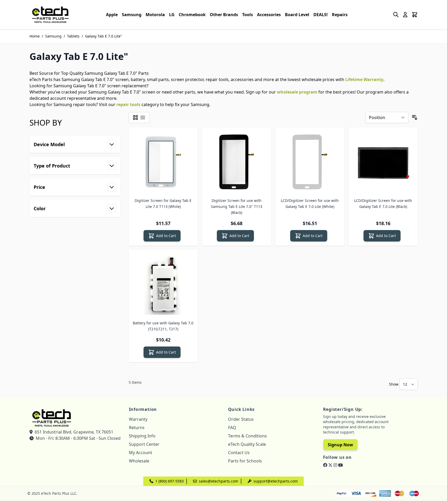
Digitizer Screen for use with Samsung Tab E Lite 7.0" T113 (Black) (236, 206)
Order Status (241, 419)
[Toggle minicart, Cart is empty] (414, 14)
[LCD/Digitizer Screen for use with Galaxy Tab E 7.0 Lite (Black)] (383, 162)
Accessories (269, 14)
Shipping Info (142, 436)
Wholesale (139, 461)
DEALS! (320, 14)
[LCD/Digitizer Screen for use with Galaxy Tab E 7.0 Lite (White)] (309, 162)
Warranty (138, 419)
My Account (140, 452)
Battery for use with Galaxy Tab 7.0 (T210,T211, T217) (163, 325)
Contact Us (239, 452)
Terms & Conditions (247, 436)
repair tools (128, 104)
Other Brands (224, 14)
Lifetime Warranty (364, 79)
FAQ (232, 427)
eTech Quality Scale (247, 444)
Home (34, 36)
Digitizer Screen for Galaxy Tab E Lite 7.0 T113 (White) (163, 203)
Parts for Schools (245, 461)
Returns (137, 427)
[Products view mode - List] (143, 117)
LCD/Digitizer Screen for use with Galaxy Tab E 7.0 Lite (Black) (383, 203)
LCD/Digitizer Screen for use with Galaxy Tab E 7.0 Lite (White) (310, 203)
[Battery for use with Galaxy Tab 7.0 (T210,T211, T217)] (163, 284)
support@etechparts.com (275, 481)
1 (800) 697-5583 (169, 481)
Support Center (144, 444)
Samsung (131, 14)
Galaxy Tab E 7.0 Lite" (103, 36)
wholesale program (297, 92)
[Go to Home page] (50, 14)
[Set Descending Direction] (415, 117)
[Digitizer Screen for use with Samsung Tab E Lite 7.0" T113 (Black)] (236, 162)
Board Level (297, 14)
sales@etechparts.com (218, 481)
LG (172, 14)
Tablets (73, 36)
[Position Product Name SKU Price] (387, 117)
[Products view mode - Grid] (135, 117)
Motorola (155, 14)
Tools (247, 14)
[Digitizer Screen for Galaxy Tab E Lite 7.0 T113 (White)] (163, 162)
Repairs (340, 14)
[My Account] (405, 14)
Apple (112, 14)
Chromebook (192, 14)
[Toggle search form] (396, 14)
